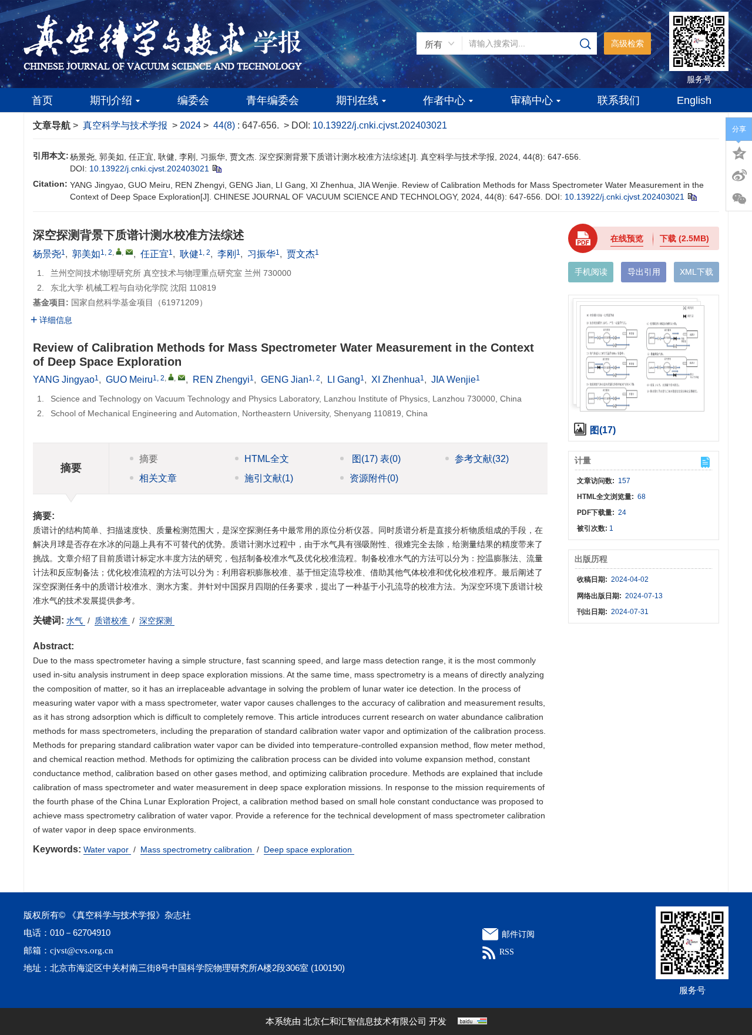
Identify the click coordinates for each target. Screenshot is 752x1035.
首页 (42, 100)
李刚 (226, 254)
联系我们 (618, 100)
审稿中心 (532, 100)
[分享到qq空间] (739, 152)
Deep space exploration (309, 849)
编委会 (193, 100)
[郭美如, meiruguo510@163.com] (119, 251)
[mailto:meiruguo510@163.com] (129, 252)
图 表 (375, 459)
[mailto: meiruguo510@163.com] (181, 377)
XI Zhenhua (395, 380)
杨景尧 (47, 254)
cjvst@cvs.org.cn (81, 950)
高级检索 (627, 43)
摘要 (148, 459)
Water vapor (107, 849)
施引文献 (268, 478)
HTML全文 (266, 459)
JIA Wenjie (453, 380)
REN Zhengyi (221, 380)
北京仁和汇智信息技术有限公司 (365, 1021)
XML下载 (696, 272)
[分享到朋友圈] (739, 199)
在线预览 (626, 238)
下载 (684, 238)
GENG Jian (284, 380)
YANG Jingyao (64, 380)
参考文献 (482, 459)
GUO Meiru (129, 380)
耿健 (189, 254)
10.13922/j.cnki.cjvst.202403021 (380, 125)
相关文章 (158, 478)
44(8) (225, 125)
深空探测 (156, 620)
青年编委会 (272, 100)
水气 (75, 620)
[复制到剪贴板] (216, 168)
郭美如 (86, 254)
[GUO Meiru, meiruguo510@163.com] (171, 376)
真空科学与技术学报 (125, 125)
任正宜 (154, 254)
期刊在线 (357, 100)
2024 (190, 125)
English (694, 100)
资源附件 (374, 478)
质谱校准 (112, 620)
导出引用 (643, 272)
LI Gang (343, 380)
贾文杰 (301, 254)
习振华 (261, 254)
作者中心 (444, 100)
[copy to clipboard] (691, 196)
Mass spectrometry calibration (197, 849)
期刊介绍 (111, 100)
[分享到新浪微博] (739, 175)
